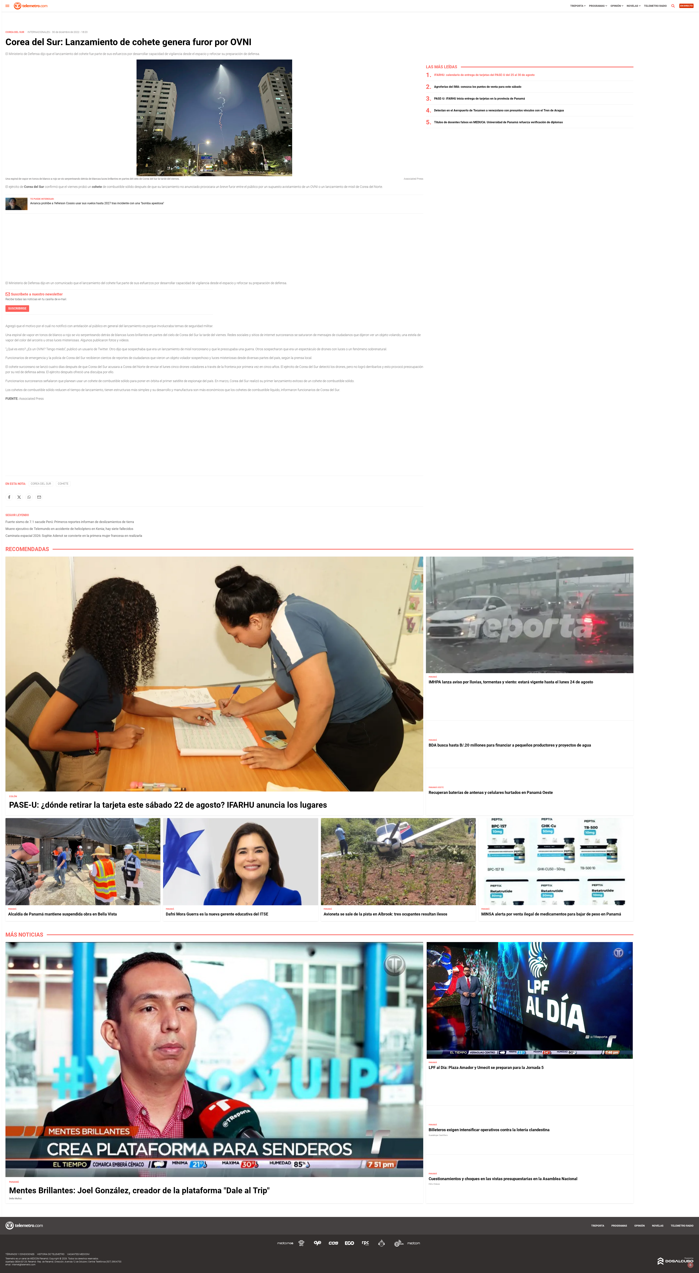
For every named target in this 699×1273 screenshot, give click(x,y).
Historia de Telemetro (50, 1254)
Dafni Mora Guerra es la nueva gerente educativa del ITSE (217, 914)
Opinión (616, 6)
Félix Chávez (434, 1184)
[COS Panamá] (333, 1246)
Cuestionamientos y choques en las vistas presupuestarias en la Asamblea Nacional (503, 1179)
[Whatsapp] (29, 497)
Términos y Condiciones (19, 1254)
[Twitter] (19, 497)
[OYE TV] (317, 1246)
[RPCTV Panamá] (301, 1246)
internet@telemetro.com (23, 1264)
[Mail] (39, 497)
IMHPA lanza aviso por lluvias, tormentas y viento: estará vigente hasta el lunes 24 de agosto (511, 682)
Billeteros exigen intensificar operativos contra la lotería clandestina (489, 1130)
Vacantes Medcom (78, 1254)
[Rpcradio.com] (366, 1246)
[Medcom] (414, 1246)
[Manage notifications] (690, 1265)
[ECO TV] (349, 1246)
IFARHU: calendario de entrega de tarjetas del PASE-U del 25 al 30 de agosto (484, 75)
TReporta (576, 6)
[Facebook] (9, 497)
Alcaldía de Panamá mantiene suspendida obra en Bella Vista (62, 914)
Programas (597, 6)
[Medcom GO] (285, 1246)
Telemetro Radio (655, 6)
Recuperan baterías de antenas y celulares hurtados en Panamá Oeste (491, 792)
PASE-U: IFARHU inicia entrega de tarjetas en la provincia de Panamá (479, 98)
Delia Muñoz (15, 1198)
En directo (686, 6)
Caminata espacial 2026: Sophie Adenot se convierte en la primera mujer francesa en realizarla (73, 536)
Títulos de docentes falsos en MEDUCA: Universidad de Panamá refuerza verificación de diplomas (498, 122)
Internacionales (38, 32)
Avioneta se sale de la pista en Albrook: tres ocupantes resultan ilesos (385, 914)
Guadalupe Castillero (438, 1135)
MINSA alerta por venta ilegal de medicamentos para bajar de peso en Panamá (551, 914)
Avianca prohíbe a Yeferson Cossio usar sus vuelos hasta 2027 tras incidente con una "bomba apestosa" (97, 203)
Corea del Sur (41, 483)
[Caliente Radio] (382, 1246)
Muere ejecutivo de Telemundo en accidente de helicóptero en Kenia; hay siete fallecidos (69, 529)
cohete (63, 483)
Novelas (632, 6)
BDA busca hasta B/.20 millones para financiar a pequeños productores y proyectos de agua (510, 745)
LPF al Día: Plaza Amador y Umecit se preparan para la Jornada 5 (486, 1067)
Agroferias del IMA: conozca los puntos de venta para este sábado (477, 86)
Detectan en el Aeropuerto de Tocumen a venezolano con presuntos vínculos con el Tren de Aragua (499, 110)
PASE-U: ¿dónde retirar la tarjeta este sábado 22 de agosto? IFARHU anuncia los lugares (168, 805)
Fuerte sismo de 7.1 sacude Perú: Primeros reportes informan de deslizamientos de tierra (69, 522)
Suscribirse (17, 308)
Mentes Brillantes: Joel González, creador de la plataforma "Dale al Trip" (139, 1190)
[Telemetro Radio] (398, 1246)
